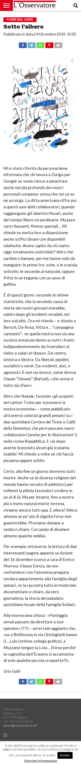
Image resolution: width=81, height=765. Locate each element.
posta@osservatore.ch (20, 725)
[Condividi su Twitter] (31, 44)
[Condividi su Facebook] (23, 44)
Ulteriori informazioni (40, 760)
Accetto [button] (65, 755)
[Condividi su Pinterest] (49, 44)
